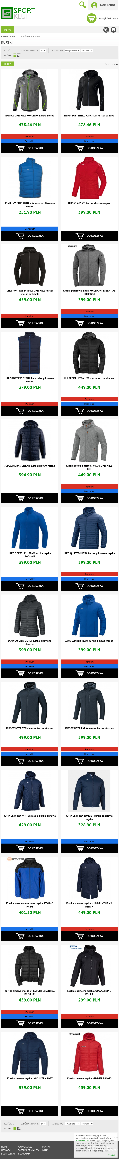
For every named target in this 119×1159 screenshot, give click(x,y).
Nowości (6, 1150)
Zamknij (112, 1155)
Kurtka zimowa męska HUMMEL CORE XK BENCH (89, 905)
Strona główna (8, 36)
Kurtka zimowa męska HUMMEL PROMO (89, 1078)
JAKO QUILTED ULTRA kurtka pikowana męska (89, 553)
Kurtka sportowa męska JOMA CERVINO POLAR (89, 992)
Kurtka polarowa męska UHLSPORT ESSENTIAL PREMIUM (89, 292)
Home (4, 1146)
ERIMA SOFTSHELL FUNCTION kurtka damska (89, 115)
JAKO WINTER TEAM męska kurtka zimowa (30, 728)
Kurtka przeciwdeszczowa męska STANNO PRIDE (29, 905)
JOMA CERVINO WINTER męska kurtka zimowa (30, 815)
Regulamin (24, 1153)
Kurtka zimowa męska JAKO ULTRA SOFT (30, 1078)
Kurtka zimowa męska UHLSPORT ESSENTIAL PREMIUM (29, 992)
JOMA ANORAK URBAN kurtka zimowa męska (30, 465)
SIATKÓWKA (25, 36)
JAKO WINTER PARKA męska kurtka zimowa (89, 728)
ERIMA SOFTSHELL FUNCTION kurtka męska (29, 115)
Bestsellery (8, 1153)
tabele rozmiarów (28, 1150)
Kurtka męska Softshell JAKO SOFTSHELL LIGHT (89, 467)
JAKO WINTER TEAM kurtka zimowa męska (89, 640)
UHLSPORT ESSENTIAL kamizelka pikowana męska (30, 380)
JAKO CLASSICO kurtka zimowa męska (89, 203)
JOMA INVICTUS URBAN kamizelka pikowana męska (30, 204)
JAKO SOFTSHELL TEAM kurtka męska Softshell (30, 555)
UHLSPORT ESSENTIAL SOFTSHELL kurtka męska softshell (30, 292)
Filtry (7, 64)
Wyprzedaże (25, 1146)
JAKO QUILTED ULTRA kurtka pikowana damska (29, 642)
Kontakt (47, 1146)
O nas (45, 1150)
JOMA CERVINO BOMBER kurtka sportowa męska (89, 817)
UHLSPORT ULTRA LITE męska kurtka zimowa (89, 378)
